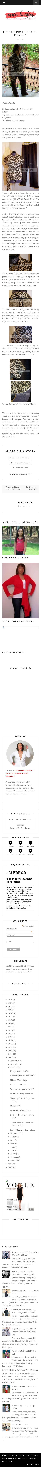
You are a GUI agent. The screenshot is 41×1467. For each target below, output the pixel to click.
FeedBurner (26, 828)
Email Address (19, 928)
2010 (10, 1047)
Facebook (11, 846)
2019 (10, 1017)
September (15, 1133)
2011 (10, 1044)
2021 (10, 1010)
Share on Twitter (22, 463)
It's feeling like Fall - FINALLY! (22, 1075)
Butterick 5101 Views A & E (21, 109)
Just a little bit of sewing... (18, 621)
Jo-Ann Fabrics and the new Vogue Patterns (20, 1370)
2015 (10, 1030)
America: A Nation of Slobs (22, 1271)
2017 (10, 1023)
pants (18, 474)
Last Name (11, 942)
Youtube (30, 854)
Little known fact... (13, 652)
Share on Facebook (21, 458)
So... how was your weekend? (22, 1089)
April (12, 1150)
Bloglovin (20, 854)
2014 (10, 1034)
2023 (10, 1006)
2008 (10, 1054)
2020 (10, 1013)
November (14, 1064)
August (13, 1137)
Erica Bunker (25, 502)
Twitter (20, 846)
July (11, 1140)
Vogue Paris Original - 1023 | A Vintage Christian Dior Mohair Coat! (24, 1332)
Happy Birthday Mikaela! (15, 558)
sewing (24, 474)
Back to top (32, 1464)
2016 (10, 1027)
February (14, 1157)
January (13, 1160)
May (12, 1147)
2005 (10, 1167)
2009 (10, 1050)
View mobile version (12, 489)
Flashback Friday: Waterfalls (21, 1094)
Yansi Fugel (23, 199)
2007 (10, 1057)
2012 (10, 1040)
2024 (10, 1003)
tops (29, 474)
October (13, 1067)
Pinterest (10, 854)
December (14, 1061)
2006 (10, 1164)
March (13, 1154)
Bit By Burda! (15, 1106)
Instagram (30, 846)
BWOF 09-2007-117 (17, 1085)
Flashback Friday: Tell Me (20, 1110)
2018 (10, 1020)
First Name (11, 935)
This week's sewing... (18, 1080)
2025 (10, 1000)
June (12, 1143)
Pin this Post (22, 468)
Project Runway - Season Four (22, 1130)
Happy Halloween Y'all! (19, 1071)
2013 (10, 1037)
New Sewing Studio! (20, 1425)
